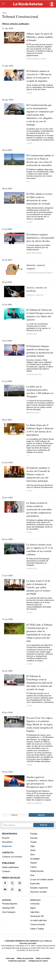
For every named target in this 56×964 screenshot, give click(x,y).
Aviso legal (10, 958)
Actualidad (34, 859)
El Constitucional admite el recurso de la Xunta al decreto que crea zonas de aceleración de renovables (40, 160)
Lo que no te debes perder (41, 879)
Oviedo (33, 842)
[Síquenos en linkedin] (5, 889)
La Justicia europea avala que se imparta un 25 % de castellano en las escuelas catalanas (40, 549)
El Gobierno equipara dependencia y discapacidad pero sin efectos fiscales (40, 237)
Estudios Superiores (39, 888)
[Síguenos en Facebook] (5, 883)
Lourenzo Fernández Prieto (39, 273)
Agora (32, 908)
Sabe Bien (34, 912)
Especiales (35, 883)
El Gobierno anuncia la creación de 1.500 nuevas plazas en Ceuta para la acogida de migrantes (39, 75)
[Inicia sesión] (51, 3)
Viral (32, 875)
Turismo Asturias (37, 924)
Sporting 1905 (8, 908)
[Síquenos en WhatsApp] (12, 889)
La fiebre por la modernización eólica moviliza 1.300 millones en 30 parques (40, 391)
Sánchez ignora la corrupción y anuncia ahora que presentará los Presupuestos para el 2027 (40, 781)
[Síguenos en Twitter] (12, 883)
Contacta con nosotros (12, 856)
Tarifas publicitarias (10, 867)
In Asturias (35, 903)
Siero (32, 854)
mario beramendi (34, 253)
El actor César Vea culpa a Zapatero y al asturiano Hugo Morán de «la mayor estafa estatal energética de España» (40, 724)
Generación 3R (37, 916)
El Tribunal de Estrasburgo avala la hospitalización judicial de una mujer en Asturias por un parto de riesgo (39, 682)
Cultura (33, 867)
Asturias (34, 838)
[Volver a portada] (28, 4)
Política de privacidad (25, 958)
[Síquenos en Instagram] (20, 883)
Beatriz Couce (33, 413)
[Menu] (4, 4)
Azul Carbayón (8, 912)
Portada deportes (9, 903)
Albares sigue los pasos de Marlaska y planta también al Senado (40, 37)
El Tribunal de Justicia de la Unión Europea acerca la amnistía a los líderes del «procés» (40, 314)
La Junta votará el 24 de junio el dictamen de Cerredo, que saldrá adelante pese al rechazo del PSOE (38, 587)
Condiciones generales (17, 961)
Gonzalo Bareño (34, 803)
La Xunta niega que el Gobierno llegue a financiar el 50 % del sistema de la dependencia (40, 429)
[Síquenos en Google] (20, 890)
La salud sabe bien (38, 920)
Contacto (6, 871)
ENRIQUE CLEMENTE (35, 295)
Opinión (33, 863)
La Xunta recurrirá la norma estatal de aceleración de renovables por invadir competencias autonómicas (39, 509)
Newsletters (7, 842)
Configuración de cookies (38, 961)
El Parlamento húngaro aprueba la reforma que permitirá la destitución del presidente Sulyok (40, 350)
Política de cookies (43, 958)
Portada (33, 834)
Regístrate (7, 846)
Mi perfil (5, 838)
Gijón (32, 846)
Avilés (33, 850)
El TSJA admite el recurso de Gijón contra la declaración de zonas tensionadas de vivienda (39, 198)
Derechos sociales (38, 892)
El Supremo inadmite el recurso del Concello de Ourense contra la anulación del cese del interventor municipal (38, 474)
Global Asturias (37, 871)
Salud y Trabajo (37, 928)
